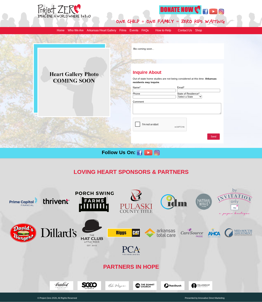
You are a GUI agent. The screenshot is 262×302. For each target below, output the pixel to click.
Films (122, 30)
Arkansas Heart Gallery (101, 30)
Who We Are (76, 30)
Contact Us (185, 30)
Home (61, 30)
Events (134, 30)
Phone (136, 93)
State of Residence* (188, 93)
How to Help (163, 30)
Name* (136, 87)
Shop (198, 30)
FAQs (145, 30)
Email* (180, 87)
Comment (138, 101)
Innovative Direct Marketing (211, 298)
